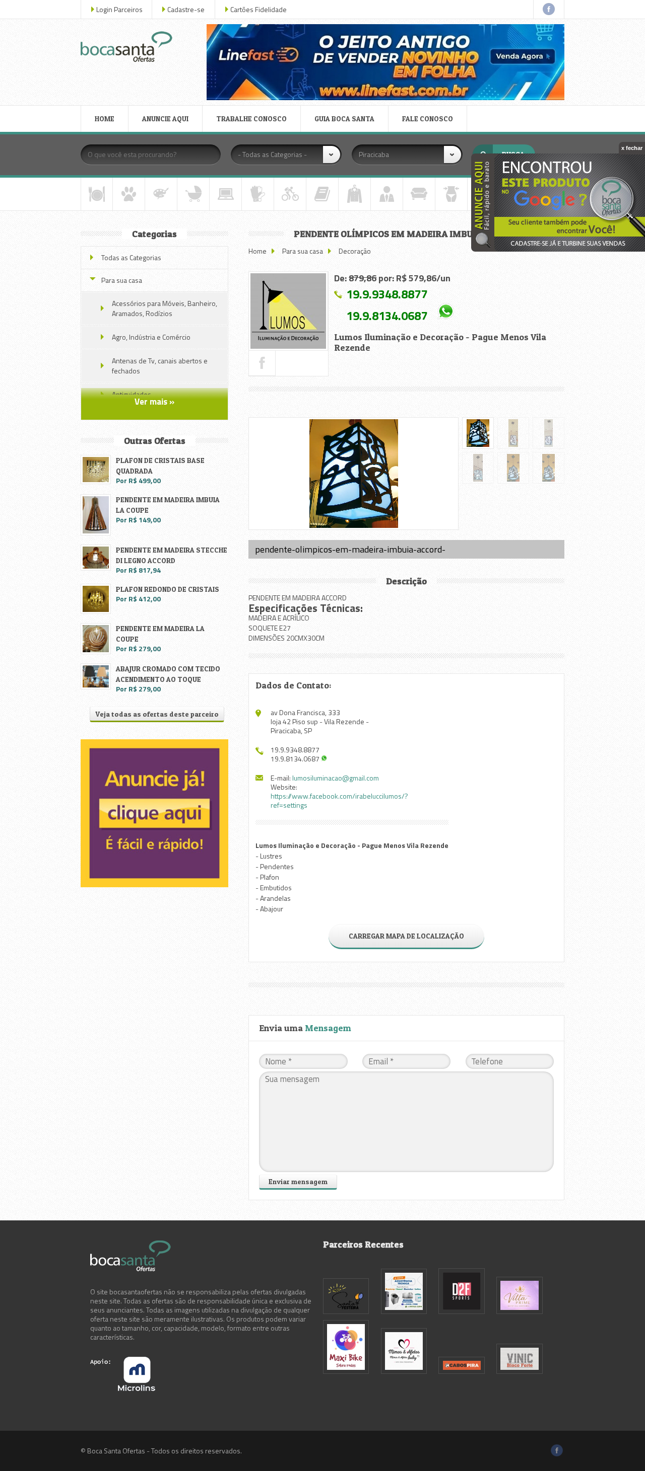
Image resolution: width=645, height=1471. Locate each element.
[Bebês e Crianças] (193, 194)
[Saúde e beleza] (451, 194)
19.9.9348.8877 (386, 294)
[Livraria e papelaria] (322, 194)
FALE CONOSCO (427, 118)
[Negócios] (387, 194)
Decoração (355, 251)
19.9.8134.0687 (386, 315)
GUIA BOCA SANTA (344, 118)
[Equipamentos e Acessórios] (258, 194)
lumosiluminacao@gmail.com (335, 777)
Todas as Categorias (131, 257)
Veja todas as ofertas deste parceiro (157, 714)
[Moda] (354, 194)
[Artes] (161, 194)
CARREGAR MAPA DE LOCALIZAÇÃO (406, 936)
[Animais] (129, 194)
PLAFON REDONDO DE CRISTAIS (167, 589)
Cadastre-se (186, 9)
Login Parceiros (119, 9)
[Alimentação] (96, 194)
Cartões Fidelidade (258, 9)
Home (257, 251)
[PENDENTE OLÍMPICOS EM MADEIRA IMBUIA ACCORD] (288, 311)
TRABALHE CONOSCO (251, 118)
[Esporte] (290, 194)
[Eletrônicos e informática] (225, 194)
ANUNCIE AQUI (165, 118)
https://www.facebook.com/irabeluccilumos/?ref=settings (339, 800)
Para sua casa (302, 251)
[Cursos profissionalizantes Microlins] (122, 1388)
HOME (104, 118)
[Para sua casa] (419, 194)
